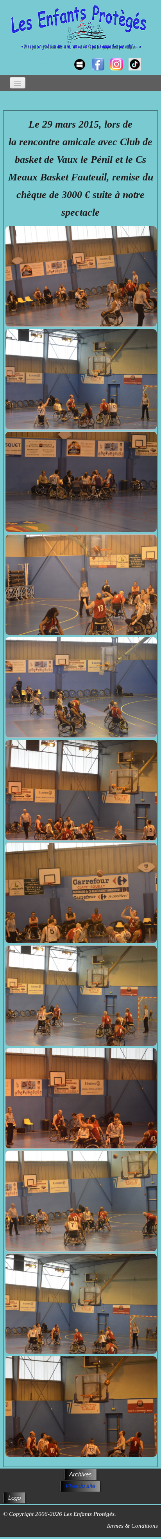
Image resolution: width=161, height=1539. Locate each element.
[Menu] (17, 82)
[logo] (11, 57)
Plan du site (80, 1486)
